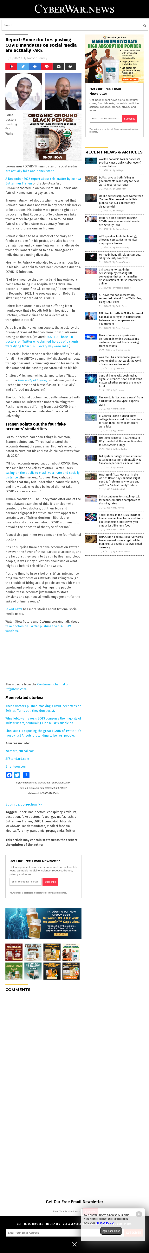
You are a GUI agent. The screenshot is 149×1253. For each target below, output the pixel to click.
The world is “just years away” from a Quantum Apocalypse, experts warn (121, 401)
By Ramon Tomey (121, 229)
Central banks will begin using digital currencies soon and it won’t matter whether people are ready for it (120, 381)
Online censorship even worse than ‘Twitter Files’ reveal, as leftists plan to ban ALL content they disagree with (121, 201)
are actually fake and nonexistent (29, 171)
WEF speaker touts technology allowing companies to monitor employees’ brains (118, 240)
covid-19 (70, 812)
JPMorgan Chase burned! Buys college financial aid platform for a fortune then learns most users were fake (120, 421)
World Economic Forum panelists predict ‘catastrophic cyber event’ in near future (120, 163)
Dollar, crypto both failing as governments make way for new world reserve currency (119, 181)
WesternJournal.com (20, 751)
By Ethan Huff (119, 189)
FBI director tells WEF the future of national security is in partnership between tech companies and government (121, 319)
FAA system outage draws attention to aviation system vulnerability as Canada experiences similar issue (120, 460)
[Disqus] (43, 1043)
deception (12, 817)
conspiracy (54, 812)
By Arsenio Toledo (122, 288)
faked (45, 817)
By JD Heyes (118, 170)
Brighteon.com (16, 766)
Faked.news (13, 609)
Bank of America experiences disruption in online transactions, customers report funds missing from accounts (119, 341)
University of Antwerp (33, 380)
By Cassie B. (118, 368)
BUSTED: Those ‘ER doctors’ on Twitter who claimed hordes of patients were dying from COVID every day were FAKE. (42, 341)
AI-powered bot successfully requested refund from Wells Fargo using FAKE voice (121, 298)
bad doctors (37, 812)
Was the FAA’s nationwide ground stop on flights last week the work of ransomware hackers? (120, 361)
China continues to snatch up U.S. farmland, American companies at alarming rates (119, 500)
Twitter (70, 830)
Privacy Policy (105, 1222)
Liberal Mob (50, 821)
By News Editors (121, 328)
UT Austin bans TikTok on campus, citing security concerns (120, 256)
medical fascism (58, 826)
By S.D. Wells (119, 529)
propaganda (55, 830)
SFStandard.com (17, 759)
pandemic (37, 830)
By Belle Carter (120, 306)
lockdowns (13, 826)
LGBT (37, 821)
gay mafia (58, 817)
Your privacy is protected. (22, 893)
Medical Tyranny (17, 830)
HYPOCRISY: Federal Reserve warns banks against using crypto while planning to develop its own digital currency (121, 542)
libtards (65, 821)
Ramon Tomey (37, 58)
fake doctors (31, 817)
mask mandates (33, 826)
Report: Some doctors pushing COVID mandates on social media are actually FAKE (119, 221)
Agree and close (111, 1230)
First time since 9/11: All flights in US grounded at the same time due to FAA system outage (120, 441)
